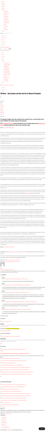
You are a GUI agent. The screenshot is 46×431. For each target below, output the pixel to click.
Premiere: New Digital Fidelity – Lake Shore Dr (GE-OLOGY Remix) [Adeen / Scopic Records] (15, 374)
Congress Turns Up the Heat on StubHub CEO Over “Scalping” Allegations (13, 400)
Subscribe (4, 419)
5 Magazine (23, 251)
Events (3, 8)
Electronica (6, 19)
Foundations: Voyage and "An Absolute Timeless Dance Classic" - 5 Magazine (17, 301)
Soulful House (6, 22)
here (3, 253)
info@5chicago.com (8, 413)
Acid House (6, 11)
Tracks (3, 3)
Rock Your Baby (27, 193)
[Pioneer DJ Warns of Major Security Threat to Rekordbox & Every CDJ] (13, 349)
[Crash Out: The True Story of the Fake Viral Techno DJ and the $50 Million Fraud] (15, 367)
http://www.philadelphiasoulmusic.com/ (7, 269)
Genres (3, 9)
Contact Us (3, 44)
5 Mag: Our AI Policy (5, 427)
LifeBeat (9, 257)
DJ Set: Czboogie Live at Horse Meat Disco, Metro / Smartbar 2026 (11, 365)
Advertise (3, 39)
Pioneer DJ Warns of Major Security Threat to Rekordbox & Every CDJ (14, 353)
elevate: (2, 323)
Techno (5, 27)
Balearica (5, 14)
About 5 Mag (4, 422)
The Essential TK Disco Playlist (9, 127)
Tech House (6, 25)
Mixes (3, 6)
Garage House (6, 21)
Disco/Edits (6, 17)
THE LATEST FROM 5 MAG (5, 381)
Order (1, 343)
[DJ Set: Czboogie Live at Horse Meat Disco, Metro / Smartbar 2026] (7, 362)
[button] (42, 428)
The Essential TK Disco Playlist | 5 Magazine (12, 278)
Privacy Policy (4, 425)
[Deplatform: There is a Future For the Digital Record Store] (9, 388)
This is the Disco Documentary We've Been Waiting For (13, 284)
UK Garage (6, 29)
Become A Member (4, 37)
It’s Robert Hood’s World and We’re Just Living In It (12, 261)
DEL (0, 97)
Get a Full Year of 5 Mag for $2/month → (13, 328)
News (3, 1)
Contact (3, 424)
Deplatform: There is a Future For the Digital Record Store (10, 391)
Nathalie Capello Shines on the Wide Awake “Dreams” (9, 404)
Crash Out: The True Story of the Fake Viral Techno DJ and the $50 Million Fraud (14, 369)
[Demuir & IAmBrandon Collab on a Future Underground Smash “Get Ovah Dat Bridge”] (15, 393)
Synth (5, 24)
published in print (14, 251)
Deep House (6, 16)
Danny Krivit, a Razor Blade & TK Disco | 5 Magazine (13, 309)
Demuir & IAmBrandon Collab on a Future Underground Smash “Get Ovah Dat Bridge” (15, 395)
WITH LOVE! (3, 338)
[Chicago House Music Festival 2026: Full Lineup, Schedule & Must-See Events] (10, 358)
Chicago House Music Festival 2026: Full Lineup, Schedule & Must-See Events (13, 360)
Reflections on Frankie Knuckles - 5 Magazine (12, 292)
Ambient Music (6, 12)
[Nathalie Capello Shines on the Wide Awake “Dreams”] (5, 402)
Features (3, 4)
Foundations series (8, 123)
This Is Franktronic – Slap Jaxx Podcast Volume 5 (13, 259)
